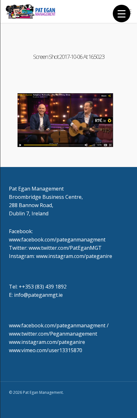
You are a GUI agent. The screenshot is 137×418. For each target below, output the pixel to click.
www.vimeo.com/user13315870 (45, 350)
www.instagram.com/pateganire (47, 341)
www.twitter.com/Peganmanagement (53, 333)
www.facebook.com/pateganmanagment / (59, 325)
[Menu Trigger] (121, 13)
